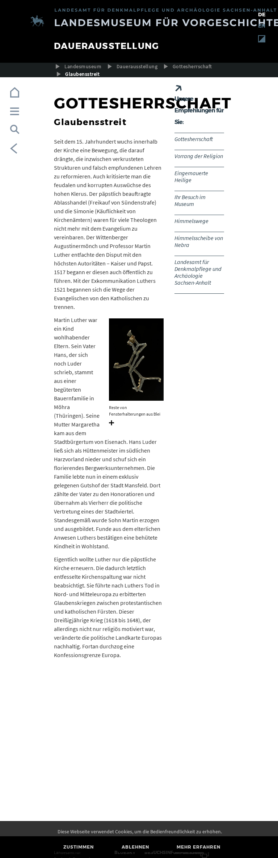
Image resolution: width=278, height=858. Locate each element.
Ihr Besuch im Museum (190, 200)
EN (261, 25)
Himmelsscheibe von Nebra (198, 241)
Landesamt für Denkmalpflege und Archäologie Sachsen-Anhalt (198, 272)
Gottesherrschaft (192, 66)
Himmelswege (191, 220)
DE (261, 14)
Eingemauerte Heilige (191, 176)
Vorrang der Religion (198, 156)
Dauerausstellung (137, 66)
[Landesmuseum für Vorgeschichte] (139, 22)
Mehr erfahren (198, 847)
